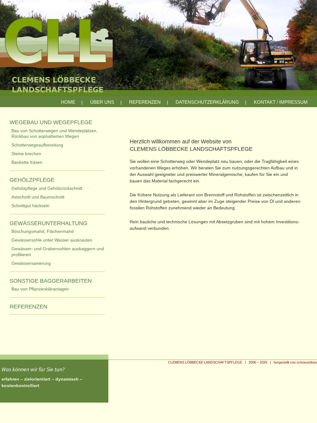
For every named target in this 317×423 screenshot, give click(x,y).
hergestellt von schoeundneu (295, 362)
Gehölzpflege (32, 180)
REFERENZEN (145, 102)
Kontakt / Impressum (281, 102)
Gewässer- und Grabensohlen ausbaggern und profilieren (57, 251)
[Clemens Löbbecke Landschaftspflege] (158, 53)
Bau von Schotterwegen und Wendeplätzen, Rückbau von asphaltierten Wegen (54, 133)
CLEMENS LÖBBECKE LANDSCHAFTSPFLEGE (205, 362)
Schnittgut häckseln (30, 205)
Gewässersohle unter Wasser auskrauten (51, 240)
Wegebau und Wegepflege (51, 122)
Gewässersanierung (31, 263)
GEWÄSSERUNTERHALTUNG (48, 223)
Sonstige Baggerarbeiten (51, 281)
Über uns (102, 102)
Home (68, 102)
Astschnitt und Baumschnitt (37, 196)
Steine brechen (26, 153)
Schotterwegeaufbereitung (37, 144)
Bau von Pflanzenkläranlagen (40, 288)
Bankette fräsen (26, 162)
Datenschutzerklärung (207, 102)
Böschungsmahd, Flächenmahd (42, 231)
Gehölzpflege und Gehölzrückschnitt (46, 188)
